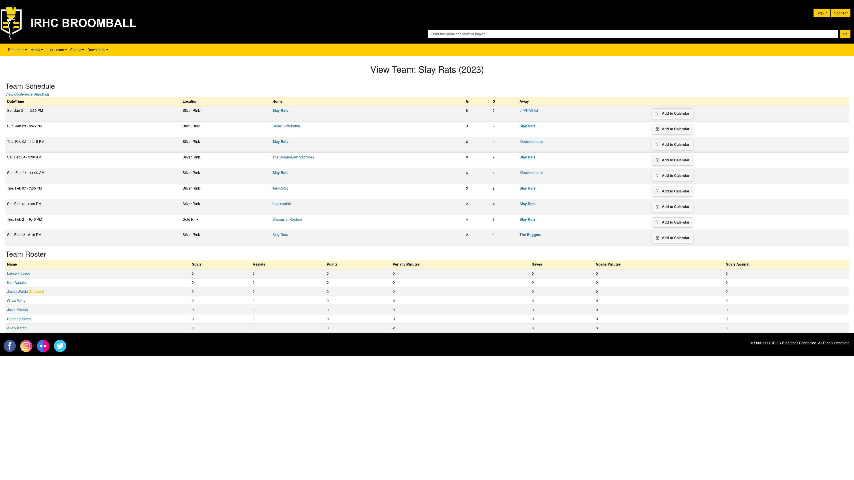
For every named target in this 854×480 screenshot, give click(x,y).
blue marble (281, 203)
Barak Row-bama (286, 125)
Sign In (822, 13)
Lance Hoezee (18, 273)
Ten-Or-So (280, 188)
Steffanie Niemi (19, 318)
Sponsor (841, 13)
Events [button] (75, 49)
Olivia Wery (16, 300)
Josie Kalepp (17, 309)
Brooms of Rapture (287, 219)
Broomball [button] (16, 49)
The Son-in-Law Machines (293, 157)
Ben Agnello (17, 282)
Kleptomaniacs (531, 141)
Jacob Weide (17, 291)
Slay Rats (280, 234)
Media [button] (35, 49)
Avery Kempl (17, 327)
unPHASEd (529, 110)
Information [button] (55, 49)
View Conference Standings (27, 94)
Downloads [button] (96, 49)
